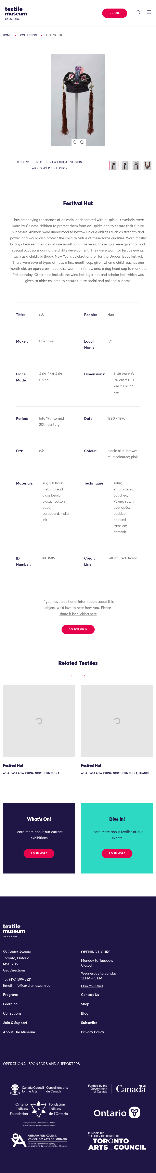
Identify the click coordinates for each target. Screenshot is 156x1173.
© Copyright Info (29, 162)
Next (82, 676)
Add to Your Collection (49, 168)
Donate (115, 13)
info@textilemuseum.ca (32, 986)
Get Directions (14, 970)
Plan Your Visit (92, 986)
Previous (73, 676)
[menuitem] (39, 996)
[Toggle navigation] (138, 12)
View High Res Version (66, 162)
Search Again (78, 629)
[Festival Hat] (39, 721)
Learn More (39, 853)
